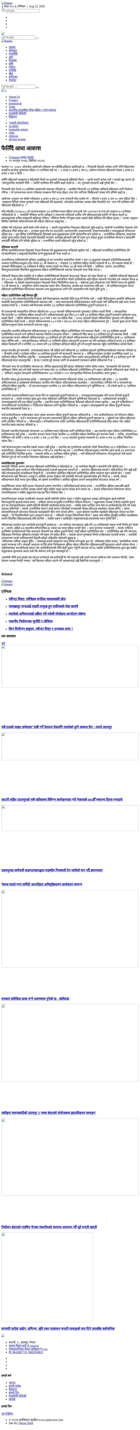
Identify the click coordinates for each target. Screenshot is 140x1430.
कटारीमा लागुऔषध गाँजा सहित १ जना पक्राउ (32, 110)
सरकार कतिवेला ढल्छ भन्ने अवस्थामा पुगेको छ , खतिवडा (35, 999)
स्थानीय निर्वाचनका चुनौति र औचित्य (31, 621)
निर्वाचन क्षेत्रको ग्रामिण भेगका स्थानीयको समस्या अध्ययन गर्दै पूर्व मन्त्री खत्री (49, 1227)
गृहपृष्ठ (12, 47)
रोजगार (12, 80)
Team (12, 106)
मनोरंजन (13, 76)
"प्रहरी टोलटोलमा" (19, 122)
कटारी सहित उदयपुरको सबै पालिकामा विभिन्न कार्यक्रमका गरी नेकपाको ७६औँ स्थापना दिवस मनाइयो (61, 799)
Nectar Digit (26, 1423)
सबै (3, 643)
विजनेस (13, 60)
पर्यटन (12, 67)
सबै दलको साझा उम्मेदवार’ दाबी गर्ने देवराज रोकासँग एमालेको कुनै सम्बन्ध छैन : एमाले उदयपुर (56, 727)
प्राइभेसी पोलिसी (17, 113)
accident (13, 126)
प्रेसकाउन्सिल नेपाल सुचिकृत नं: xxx (28, 1348)
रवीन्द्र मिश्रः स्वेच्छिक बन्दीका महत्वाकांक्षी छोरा (37, 599)
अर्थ (11, 57)
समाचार (13, 50)
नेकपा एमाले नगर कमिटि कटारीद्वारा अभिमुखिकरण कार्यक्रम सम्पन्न (41, 884)
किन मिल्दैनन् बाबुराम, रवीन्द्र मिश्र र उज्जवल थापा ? (41, 629)
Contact (13, 100)
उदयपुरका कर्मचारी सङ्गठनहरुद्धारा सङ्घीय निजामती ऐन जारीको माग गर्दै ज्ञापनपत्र (51, 870)
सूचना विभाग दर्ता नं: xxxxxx (24, 1345)
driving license (17, 139)
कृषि (11, 63)
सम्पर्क (12, 1399)
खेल (11, 73)
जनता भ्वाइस (27, 157)
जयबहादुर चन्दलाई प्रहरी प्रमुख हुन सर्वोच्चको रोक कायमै (43, 606)
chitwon (13, 136)
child (11, 132)
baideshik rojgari (18, 129)
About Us (14, 96)
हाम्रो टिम (14, 1392)
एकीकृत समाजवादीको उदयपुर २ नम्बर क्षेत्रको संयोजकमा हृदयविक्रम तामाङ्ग (48, 1113)
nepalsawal (15, 103)
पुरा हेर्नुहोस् (7, 1413)
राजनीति (13, 53)
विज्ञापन (13, 116)
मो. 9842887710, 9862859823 (26, 1352)
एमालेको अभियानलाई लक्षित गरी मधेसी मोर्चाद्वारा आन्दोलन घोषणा (47, 614)
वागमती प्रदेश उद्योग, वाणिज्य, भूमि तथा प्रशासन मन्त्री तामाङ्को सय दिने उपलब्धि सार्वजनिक (58, 1329)
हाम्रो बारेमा (15, 1385)
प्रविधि (12, 70)
